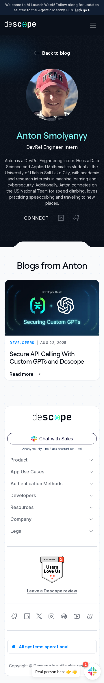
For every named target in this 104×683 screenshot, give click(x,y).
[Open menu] (93, 25)
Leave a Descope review (52, 590)
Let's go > (82, 10)
